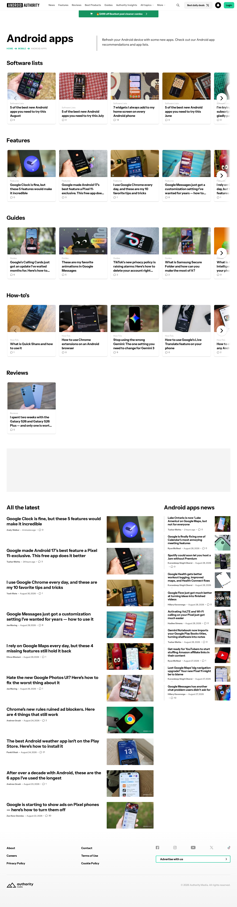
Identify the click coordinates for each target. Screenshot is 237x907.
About (11, 848)
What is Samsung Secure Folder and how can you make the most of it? (186, 253)
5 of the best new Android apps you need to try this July (83, 98)
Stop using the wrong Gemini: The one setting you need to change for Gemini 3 (135, 330)
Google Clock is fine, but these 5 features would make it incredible (31, 175)
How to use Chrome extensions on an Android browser (83, 330)
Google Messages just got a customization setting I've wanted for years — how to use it (186, 175)
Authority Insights (126, 5)
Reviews (76, 5)
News (52, 5)
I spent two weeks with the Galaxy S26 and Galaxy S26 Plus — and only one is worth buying (31, 408)
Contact (86, 848)
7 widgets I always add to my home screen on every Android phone (135, 98)
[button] (118, 5)
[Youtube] (193, 847)
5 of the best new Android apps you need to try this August (31, 98)
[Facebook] (157, 847)
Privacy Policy (16, 863)
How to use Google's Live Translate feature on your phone (186, 330)
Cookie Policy (90, 863)
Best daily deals (196, 5)
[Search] (178, 5)
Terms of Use (89, 855)
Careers (12, 855)
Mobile (22, 48)
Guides (108, 5)
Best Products (93, 5)
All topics (146, 5)
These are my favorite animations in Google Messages (83, 253)
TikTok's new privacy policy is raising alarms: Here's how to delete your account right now (135, 253)
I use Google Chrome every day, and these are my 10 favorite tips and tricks (135, 175)
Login (229, 5)
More (160, 5)
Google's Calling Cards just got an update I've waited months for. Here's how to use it (31, 253)
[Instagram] (175, 847)
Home (10, 48)
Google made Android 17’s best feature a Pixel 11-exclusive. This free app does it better (83, 175)
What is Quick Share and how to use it (31, 330)
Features (63, 5)
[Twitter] (211, 847)
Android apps (39, 48)
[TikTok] (228, 847)
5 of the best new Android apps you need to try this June (186, 98)
